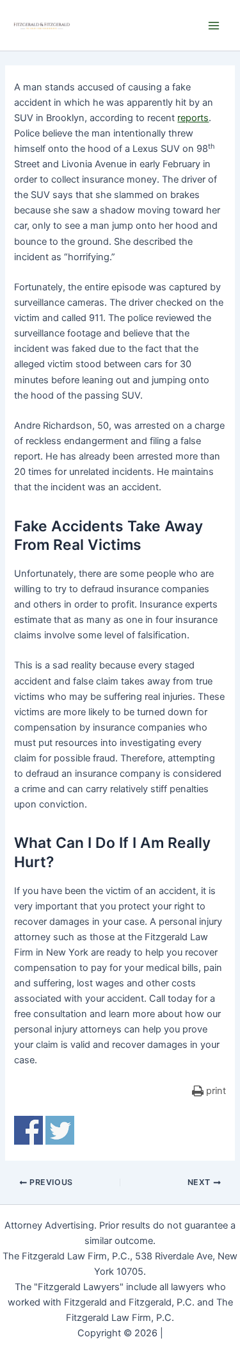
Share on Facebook (28, 1130)
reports (193, 118)
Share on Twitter (59, 1130)
